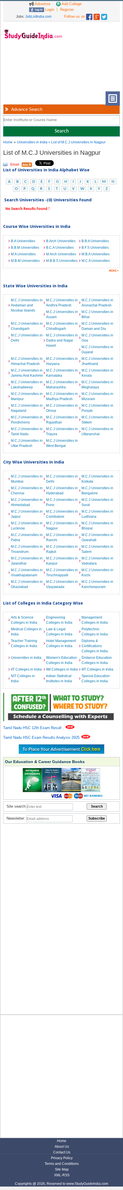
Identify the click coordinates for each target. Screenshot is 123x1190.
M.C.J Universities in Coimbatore (62, 514)
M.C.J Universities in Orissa (62, 408)
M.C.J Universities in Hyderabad (62, 490)
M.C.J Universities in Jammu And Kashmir (27, 373)
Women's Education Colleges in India (61, 660)
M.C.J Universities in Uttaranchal (97, 431)
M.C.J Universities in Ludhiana (97, 514)
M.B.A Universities (96, 254)
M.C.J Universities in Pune (62, 502)
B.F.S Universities (95, 248)
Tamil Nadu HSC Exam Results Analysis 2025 (42, 737)
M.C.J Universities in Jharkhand (97, 361)
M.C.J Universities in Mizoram (97, 396)
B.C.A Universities (60, 248)
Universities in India (32, 142)
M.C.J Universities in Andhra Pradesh (62, 302)
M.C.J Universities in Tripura (62, 431)
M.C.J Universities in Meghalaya (97, 384)
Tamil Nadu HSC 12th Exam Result (33, 728)
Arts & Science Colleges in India (24, 620)
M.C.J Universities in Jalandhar (27, 560)
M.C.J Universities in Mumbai (27, 478)
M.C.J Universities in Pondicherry (27, 419)
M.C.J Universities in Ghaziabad (27, 584)
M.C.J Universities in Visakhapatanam (27, 572)
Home (8, 142)
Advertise (42, 4)
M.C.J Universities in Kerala (97, 373)
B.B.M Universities (25, 248)
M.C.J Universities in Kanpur (62, 560)
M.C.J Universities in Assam (62, 314)
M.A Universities (23, 254)
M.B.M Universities (25, 261)
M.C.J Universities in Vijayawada (62, 584)
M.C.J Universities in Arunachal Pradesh (97, 302)
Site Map (62, 1169)
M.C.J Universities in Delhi (27, 337)
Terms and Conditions (62, 1164)
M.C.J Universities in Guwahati (97, 537)
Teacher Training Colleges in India (24, 643)
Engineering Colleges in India (59, 620)
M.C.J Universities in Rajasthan (62, 419)
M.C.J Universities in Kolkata (97, 478)
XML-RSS (62, 1175)
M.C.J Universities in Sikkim (97, 419)
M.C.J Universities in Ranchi (62, 537)
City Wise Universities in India (33, 462)
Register (67, 9)
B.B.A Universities (95, 241)
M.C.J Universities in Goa (97, 337)
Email (14, 164)
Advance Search (26, 109)
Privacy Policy (62, 1158)
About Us (62, 1147)
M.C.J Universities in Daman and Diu (97, 326)
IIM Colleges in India (62, 669)
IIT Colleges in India (26, 669)
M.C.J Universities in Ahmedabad (27, 502)
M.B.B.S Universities (62, 261)
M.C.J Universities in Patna (27, 537)
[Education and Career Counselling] (61, 696)
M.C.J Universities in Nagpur (62, 525)
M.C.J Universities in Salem (97, 549)
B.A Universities (23, 241)
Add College (71, 4)
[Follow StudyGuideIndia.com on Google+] (97, 15)
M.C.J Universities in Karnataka (62, 373)
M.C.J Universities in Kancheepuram (97, 584)
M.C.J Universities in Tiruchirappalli (62, 572)
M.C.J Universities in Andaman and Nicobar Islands (27, 305)
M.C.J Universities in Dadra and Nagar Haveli (62, 340)
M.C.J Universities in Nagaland (27, 408)
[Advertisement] (31, 70)
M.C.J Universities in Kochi (97, 572)
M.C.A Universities (96, 261)
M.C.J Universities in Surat (97, 502)
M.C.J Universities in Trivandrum (27, 549)
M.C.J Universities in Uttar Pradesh (27, 443)
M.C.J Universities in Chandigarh (27, 326)
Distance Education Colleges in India (97, 660)
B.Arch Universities (61, 241)
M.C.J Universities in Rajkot (62, 549)
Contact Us (61, 1152)
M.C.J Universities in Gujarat (97, 349)
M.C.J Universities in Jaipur (27, 514)
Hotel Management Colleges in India (61, 643)
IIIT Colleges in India (97, 669)
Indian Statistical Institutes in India (59, 678)
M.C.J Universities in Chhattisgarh (62, 326)
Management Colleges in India (95, 620)
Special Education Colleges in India (96, 678)
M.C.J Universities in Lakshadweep (27, 384)
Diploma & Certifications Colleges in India (95, 646)
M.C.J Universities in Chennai (27, 490)
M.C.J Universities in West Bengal (62, 443)
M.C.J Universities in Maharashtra (62, 384)
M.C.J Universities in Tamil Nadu (27, 431)
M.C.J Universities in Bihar (97, 314)
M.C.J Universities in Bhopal (97, 525)
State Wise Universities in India (35, 285)
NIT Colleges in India (23, 678)
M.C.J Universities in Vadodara (97, 560)
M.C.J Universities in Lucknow (27, 525)
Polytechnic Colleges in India (95, 631)
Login (49, 9)
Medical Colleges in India (26, 631)
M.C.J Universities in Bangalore (97, 490)
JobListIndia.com (38, 17)
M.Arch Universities (61, 254)
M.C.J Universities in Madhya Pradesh (62, 396)
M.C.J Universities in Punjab (97, 408)
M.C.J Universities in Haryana (62, 361)
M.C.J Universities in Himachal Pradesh (27, 361)
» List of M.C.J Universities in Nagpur (77, 142)
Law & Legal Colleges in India (59, 631)
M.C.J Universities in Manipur (27, 396)
